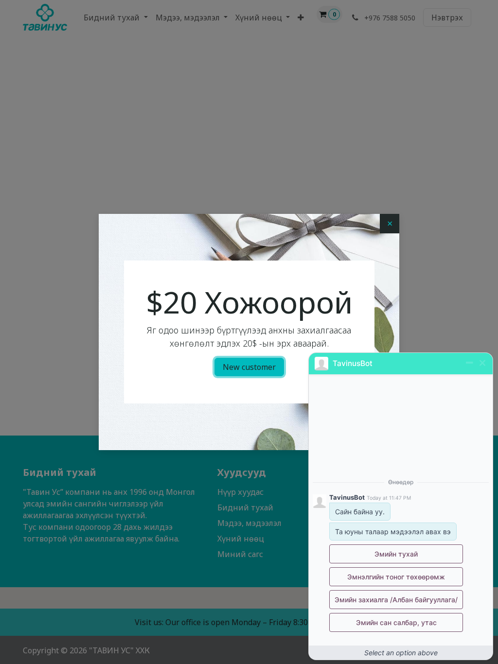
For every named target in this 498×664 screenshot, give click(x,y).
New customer (249, 367)
